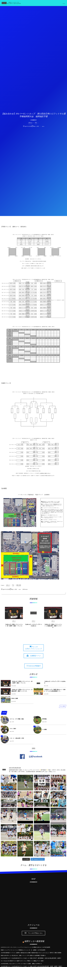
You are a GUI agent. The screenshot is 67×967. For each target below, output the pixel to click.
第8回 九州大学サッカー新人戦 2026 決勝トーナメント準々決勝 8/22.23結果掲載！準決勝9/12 (23, 955)
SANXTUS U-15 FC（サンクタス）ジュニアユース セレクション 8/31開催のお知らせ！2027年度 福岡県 (25, 947)
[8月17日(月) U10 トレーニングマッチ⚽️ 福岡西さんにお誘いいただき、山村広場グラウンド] (25, 783)
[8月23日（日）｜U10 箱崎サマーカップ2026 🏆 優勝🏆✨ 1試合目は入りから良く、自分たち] (9, 783)
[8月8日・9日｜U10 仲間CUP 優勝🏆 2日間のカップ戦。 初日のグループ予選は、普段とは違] (9, 799)
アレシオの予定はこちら (35, 933)
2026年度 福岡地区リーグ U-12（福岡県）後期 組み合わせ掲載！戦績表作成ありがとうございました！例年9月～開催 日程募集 (31, 952)
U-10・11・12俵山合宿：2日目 (17, 738)
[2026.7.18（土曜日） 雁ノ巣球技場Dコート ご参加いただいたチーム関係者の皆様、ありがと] (9, 849)
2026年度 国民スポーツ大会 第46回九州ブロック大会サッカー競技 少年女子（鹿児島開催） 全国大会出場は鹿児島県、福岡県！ (31, 958)
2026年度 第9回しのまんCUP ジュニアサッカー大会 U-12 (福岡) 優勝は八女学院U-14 (21, 963)
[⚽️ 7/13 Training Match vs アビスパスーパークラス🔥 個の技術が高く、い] (25, 849)
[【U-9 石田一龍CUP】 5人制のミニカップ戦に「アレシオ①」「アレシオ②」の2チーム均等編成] (42, 816)
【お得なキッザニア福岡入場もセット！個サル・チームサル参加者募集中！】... (55, 690)
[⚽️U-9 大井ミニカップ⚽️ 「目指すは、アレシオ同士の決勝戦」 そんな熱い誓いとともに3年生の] (58, 832)
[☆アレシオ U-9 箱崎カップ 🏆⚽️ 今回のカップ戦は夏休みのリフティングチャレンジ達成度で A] (25, 799)
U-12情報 (44, 729)
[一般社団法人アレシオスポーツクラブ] (11, 3)
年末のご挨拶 (14, 698)
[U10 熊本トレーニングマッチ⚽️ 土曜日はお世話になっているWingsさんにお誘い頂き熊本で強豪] (42, 832)
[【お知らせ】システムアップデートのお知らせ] (33, 613)
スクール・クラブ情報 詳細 (17, 719)
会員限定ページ (35, 656)
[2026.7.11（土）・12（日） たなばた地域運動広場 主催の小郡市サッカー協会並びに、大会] (58, 849)
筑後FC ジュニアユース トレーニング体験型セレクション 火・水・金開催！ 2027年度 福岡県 (23, 950)
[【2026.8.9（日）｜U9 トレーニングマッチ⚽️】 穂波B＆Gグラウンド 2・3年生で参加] (42, 783)
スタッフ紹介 (13, 728)
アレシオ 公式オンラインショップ (33, 648)
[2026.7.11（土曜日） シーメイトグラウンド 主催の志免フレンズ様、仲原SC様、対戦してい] (42, 849)
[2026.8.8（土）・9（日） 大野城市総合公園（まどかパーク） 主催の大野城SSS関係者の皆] (58, 783)
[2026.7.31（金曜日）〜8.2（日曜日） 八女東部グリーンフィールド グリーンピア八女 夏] (58, 799)
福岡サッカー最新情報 (34, 941)
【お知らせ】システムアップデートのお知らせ (33, 625)
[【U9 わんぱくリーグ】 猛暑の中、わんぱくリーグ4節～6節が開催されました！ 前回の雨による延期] (58, 816)
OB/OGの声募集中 (35, 666)
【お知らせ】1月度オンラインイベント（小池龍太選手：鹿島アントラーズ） (53, 626)
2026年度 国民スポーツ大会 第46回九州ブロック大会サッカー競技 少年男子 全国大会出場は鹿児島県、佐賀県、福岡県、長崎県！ (32, 966)
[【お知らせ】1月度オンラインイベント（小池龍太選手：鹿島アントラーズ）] (53, 613)
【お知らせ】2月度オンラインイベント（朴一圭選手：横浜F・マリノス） (14, 625)
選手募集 (44, 719)
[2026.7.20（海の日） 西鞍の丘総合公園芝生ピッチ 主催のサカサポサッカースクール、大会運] (25, 832)
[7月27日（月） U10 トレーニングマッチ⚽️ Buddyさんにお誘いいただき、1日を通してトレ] (9, 816)
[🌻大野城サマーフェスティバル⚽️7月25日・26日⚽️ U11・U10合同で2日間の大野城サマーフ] (25, 816)
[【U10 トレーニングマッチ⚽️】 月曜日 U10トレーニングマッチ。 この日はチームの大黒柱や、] (9, 832)
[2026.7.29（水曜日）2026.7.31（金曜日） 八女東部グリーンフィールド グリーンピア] (42, 799)
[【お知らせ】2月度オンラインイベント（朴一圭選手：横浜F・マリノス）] (14, 613)
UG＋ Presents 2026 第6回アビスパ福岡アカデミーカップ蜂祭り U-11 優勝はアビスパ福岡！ (22, 960)
